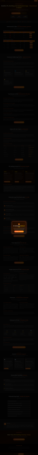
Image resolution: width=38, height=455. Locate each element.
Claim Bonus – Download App (19, 231)
